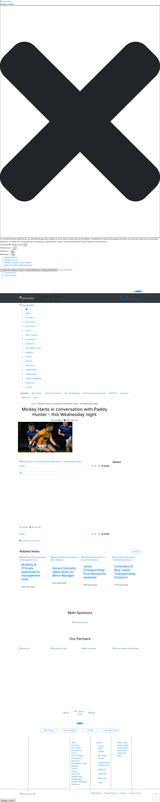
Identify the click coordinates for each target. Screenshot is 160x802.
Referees (29, 352)
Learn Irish (30, 365)
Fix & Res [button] (30, 317)
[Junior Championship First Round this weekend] (95, 558)
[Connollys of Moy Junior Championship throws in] (126, 558)
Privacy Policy (123, 745)
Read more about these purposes (18, 265)
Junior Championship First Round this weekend (94, 572)
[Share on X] (95, 466)
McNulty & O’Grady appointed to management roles (30, 572)
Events (99, 742)
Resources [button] (30, 383)
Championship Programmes (94, 393)
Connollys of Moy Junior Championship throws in (124, 572)
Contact (29, 387)
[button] (80, 121)
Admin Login (122, 742)
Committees (31, 339)
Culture (29, 357)
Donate (123, 299)
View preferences (32, 270)
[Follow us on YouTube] (141, 291)
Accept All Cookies (9, 270)
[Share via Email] (99, 466)
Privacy (110, 793)
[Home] (82, 309)
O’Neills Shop (31, 370)
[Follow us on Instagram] (140, 291)
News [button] (28, 313)
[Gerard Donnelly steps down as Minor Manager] (64, 558)
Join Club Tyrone (133, 299)
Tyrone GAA (122, 750)
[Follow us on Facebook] (136, 291)
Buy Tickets (36, 393)
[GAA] (66, 713)
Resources (25, 397)
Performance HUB (33, 348)
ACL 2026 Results (72, 393)
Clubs (28, 331)
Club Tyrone (31, 326)
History (29, 361)
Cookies (122, 793)
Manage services (11, 260)
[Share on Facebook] (92, 466)
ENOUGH (113, 393)
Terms (134, 793)
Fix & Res (75, 745)
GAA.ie (120, 756)
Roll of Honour (32, 335)
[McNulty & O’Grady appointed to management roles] (33, 558)
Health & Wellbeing (33, 378)
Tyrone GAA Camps (53, 393)
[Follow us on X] (138, 291)
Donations (30, 344)
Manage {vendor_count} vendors (17, 262)
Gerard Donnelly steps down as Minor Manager (64, 571)
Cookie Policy (10, 273)
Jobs (35, 397)
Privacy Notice (10, 275)
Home (33, 404)
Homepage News (28, 541)
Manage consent (7, 800)
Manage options (11, 257)
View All (135, 551)
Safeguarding (31, 374)
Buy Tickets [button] (31, 322)
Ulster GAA (121, 753)
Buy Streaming (70, 730)
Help (96, 793)
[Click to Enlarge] (64, 461)
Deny (21, 270)
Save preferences (49, 270)
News (22, 466)
